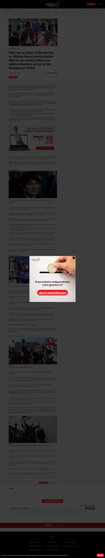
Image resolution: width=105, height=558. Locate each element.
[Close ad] (74, 258)
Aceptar (100, 555)
